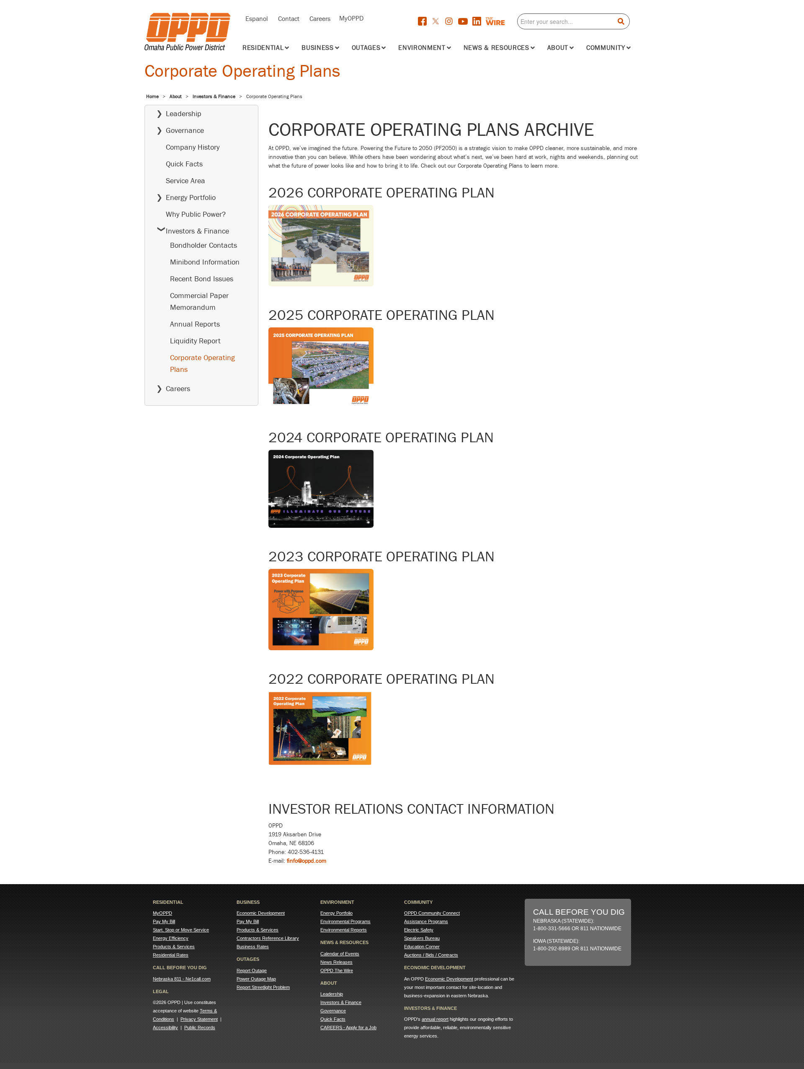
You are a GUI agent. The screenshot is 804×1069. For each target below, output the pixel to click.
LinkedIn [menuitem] (478, 21)
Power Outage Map (256, 978)
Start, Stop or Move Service (181, 929)
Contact (288, 18)
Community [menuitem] (605, 48)
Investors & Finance (214, 96)
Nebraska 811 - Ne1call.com (182, 978)
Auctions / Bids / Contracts (431, 954)
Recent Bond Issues (201, 279)
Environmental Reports (343, 929)
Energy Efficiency (170, 938)
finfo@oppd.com (306, 861)
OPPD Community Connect (432, 913)
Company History (192, 147)
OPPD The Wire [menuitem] (501, 21)
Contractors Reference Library (268, 938)
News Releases (336, 962)
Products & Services (174, 946)
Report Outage (252, 970)
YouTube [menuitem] (465, 22)
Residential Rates (170, 954)
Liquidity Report (195, 341)
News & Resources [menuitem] (496, 48)
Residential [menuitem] (262, 48)
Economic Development (261, 913)
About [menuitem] (557, 48)
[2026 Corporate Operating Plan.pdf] (321, 248)
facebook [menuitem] (424, 21)
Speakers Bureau (422, 938)
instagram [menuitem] (451, 22)
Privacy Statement (199, 1019)
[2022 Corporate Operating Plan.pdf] (320, 731)
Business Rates (253, 946)
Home (152, 96)
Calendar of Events (339, 953)
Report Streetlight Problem (263, 987)
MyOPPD (351, 18)
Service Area (185, 180)
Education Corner (422, 946)
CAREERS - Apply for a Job (348, 1027)
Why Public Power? (196, 214)
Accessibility (165, 1027)
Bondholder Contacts (203, 245)
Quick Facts (184, 164)
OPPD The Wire (336, 970)
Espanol (256, 18)
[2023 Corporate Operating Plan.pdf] (321, 612)
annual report (435, 1019)
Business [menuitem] (317, 48)
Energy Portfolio (191, 197)
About (176, 96)
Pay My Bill (164, 921)
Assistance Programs (426, 921)
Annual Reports (195, 324)
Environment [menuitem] (421, 48)
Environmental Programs (345, 921)
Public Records (199, 1027)
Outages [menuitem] (366, 48)
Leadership (183, 113)
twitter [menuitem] (438, 22)
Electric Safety (418, 929)
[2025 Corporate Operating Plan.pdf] (321, 371)
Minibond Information (205, 262)
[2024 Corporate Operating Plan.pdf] (321, 491)
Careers (319, 18)
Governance (185, 130)
